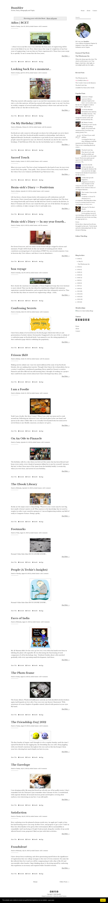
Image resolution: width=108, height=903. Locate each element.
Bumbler (17, 7)
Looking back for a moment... (31, 69)
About (88, 10)
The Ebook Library (24, 484)
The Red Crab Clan (81, 85)
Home (83, 10)
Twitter (28, 61)
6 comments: (45, 726)
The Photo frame (22, 672)
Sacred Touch (20, 157)
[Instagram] (55, 891)
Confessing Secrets (23, 308)
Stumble (35, 61)
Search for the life (87, 165)
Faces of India (20, 618)
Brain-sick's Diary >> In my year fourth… (38, 221)
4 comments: (47, 442)
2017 (78, 286)
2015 (78, 291)
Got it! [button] (103, 900)
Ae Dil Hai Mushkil (87, 109)
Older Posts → (64, 882)
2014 (78, 294)
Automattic (49, 896)
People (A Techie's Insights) (29, 569)
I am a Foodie (20, 389)
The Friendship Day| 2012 (28, 722)
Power (77, 222)
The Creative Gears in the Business (86, 83)
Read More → (65, 56)
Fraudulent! (19, 846)
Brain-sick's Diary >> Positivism (32, 187)
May (79, 261)
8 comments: (46, 622)
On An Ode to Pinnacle (26, 438)
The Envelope (20, 764)
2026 (78, 258)
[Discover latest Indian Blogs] (84, 311)
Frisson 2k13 (19, 355)
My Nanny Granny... (87, 122)
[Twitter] (51, 891)
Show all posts (51, 18)
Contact (95, 10)
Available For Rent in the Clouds (85, 87)
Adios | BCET (20, 22)
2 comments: (44, 26)
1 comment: (45, 161)
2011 (78, 302)
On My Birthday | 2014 (26, 123)
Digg (41, 61)
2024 (78, 269)
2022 (78, 275)
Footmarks (18, 529)
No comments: (48, 127)
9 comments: (44, 768)
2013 (78, 296)
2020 (79, 277)
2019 (78, 280)
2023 (78, 272)
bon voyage (18, 269)
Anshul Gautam (62, 896)
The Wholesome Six (82, 56)
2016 (78, 288)
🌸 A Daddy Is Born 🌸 (82, 80)
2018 (78, 283)
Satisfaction (19, 812)
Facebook (21, 61)
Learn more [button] (51, 900)
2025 (78, 267)
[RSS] (57, 891)
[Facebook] (53, 891)
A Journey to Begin (87, 96)
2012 (78, 299)
